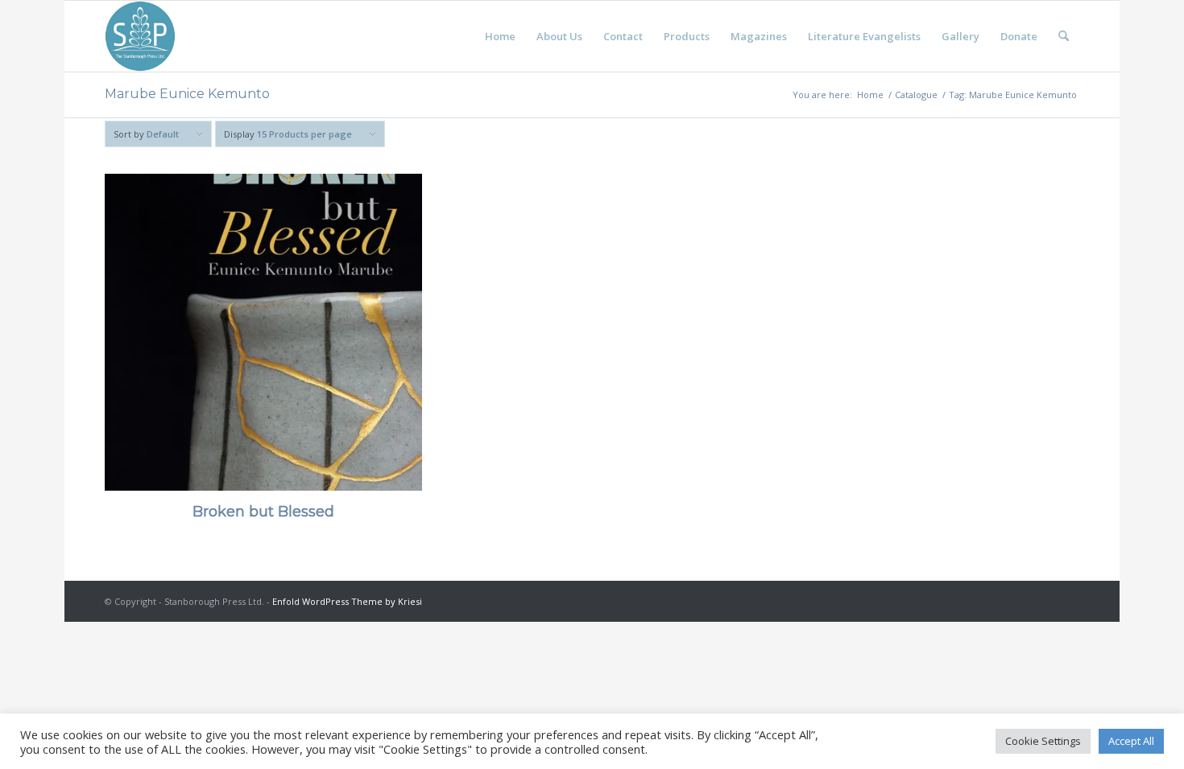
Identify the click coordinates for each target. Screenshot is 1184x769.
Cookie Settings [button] (1043, 741)
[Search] (1063, 36)
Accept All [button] (1131, 741)
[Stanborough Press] (140, 36)
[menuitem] (500, 36)
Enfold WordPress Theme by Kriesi (347, 601)
